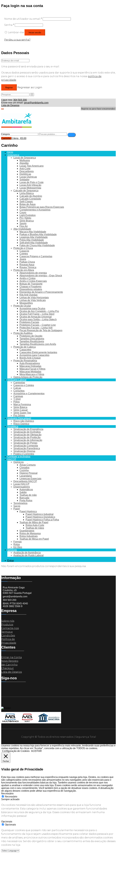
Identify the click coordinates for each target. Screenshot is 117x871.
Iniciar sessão (35, 32)
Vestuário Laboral (16, 380)
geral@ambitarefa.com (36, 102)
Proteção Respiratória (25, 360)
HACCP (11, 459)
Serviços (12, 550)
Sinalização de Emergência (28, 429)
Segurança (13, 155)
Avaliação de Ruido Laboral (28, 555)
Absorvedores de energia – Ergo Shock (41, 275)
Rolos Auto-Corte (35, 525)
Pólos (16, 401)
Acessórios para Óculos (32, 308)
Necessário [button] (7, 793)
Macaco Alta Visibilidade (33, 231)
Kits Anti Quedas (28, 294)
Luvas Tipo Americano (32, 166)
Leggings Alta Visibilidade (34, 237)
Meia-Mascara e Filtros (32, 374)
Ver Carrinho (9, 664)
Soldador (24, 179)
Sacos (16, 506)
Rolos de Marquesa (30, 533)
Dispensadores (21, 486)
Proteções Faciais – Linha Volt (36, 327)
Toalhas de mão (28, 495)
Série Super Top (22, 412)
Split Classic (26, 201)
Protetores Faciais (29, 322)
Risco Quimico (21, 423)
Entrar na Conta (11, 657)
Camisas (18, 396)
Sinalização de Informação (27, 440)
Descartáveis (27, 171)
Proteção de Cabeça (24, 347)
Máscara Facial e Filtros (32, 369)
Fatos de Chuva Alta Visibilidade (37, 245)
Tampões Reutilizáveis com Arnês (38, 344)
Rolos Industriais (29, 536)
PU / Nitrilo (25, 218)
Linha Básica (27, 193)
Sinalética (12, 426)
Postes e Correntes (23, 454)
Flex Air (24, 226)
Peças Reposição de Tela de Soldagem (41, 330)
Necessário (11, 796)
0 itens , (18, 138)
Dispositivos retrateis (31, 289)
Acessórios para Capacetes (34, 355)
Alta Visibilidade (22, 229)
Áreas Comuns (28, 465)
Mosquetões (26, 303)
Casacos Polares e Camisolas (36, 256)
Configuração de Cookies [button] (16, 751)
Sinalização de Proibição (27, 437)
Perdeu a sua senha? (17, 39)
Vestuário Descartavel (19, 418)
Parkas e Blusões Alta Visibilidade (38, 234)
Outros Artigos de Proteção (27, 377)
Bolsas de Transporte (31, 284)
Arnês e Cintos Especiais (33, 281)
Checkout (7, 668)
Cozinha (24, 470)
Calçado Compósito (30, 198)
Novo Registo (9, 660)
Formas (17, 541)
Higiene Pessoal (28, 473)
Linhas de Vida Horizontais (34, 297)
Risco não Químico (23, 421)
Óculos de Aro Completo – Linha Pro (39, 311)
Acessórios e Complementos (28, 393)
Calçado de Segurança (25, 190)
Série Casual (20, 410)
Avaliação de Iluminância (27, 552)
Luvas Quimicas (28, 177)
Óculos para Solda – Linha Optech (38, 319)
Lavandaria (26, 476)
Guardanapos (27, 530)
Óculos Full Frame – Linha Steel (37, 314)
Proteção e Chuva (23, 248)
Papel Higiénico (28, 511)
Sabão (23, 492)
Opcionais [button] (6, 821)
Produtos (7, 624)
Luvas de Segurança (24, 157)
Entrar (10, 560)
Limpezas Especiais (30, 478)
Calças (17, 388)
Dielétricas (25, 174)
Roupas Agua (27, 264)
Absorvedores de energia (33, 273)
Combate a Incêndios (18, 456)
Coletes (24, 253)
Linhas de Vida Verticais (33, 300)
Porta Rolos (26, 500)
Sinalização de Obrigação (27, 434)
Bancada (24, 497)
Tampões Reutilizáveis (32, 341)
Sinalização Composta (25, 445)
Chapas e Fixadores (30, 286)
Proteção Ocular (22, 305)
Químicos (18, 462)
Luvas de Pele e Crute (32, 182)
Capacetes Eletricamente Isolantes (38, 352)
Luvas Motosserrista (30, 188)
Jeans (23, 259)
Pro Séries (19, 415)
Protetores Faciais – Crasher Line (38, 325)
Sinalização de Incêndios (27, 432)
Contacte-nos (10, 628)
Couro (23, 212)
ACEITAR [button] (36, 751)
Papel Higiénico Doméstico (40, 517)
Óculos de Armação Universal (36, 316)
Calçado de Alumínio (31, 196)
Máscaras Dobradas (30, 366)
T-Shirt (17, 399)
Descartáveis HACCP (25, 481)
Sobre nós (7, 620)
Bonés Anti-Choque (30, 358)
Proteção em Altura (23, 270)
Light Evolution (28, 215)
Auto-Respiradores (30, 363)
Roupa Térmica (28, 267)
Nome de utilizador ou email (23, 18)
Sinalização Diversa (24, 451)
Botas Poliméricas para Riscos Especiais (42, 207)
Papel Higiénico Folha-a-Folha (42, 519)
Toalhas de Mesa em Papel (34, 539)
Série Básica (20, 407)
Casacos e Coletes (23, 385)
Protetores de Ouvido (31, 336)
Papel (16, 508)
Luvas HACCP (21, 484)
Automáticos (26, 489)
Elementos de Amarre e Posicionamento (41, 292)
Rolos (16, 544)
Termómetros (20, 503)
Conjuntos (19, 390)
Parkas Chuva (27, 262)
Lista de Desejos (10, 105)
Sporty (23, 223)
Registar (9, 87)
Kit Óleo (17, 547)
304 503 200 (20, 100)
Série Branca (27, 220)
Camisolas (19, 382)
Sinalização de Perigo (25, 443)
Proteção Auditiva (22, 333)
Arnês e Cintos (27, 278)
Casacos (24, 251)
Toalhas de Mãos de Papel (34, 522)
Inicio (10, 152)
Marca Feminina (22, 404)
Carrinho (6, 138)
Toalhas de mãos (35, 528)
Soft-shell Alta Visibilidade (34, 242)
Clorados (24, 467)
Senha (9, 24)
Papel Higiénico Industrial (39, 514)
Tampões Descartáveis (32, 338)
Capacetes (25, 349)
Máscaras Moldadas (30, 371)
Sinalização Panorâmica (26, 448)
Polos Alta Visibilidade (32, 240)
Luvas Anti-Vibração (30, 185)
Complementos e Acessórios (35, 209)
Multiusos (25, 160)
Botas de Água (27, 204)
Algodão (24, 163)
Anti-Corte (25, 168)
